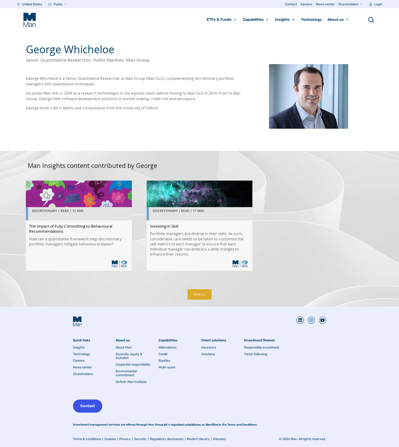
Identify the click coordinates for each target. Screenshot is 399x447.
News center (325, 4)
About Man (123, 347)
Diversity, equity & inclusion (129, 356)
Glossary (219, 439)
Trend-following (255, 354)
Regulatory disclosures (167, 439)
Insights (282, 19)
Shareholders (348, 4)
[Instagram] (309, 320)
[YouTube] (320, 320)
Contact (291, 4)
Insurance (208, 347)
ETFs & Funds (219, 19)
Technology (311, 19)
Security (140, 439)
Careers (306, 4)
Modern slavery (198, 439)
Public (58, 4)
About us (335, 19)
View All (199, 294)
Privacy (125, 439)
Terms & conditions (87, 439)
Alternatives (167, 347)
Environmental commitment (126, 373)
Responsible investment (261, 347)
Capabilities (253, 19)
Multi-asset (167, 367)
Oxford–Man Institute (131, 382)
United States (32, 4)
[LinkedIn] (300, 320)
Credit (163, 354)
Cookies (110, 439)
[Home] (29, 19)
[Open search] (371, 20)
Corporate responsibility (133, 365)
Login (378, 4)
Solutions (208, 354)
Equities (164, 361)
